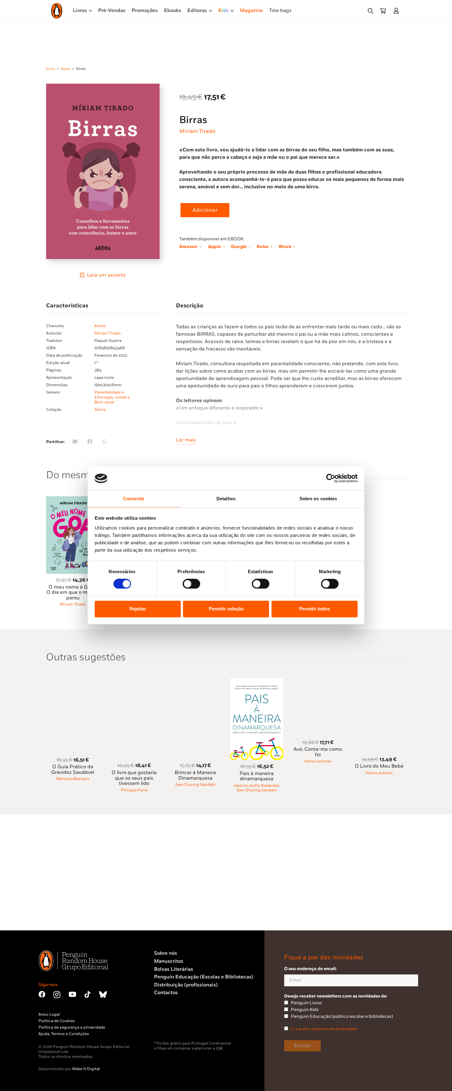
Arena (65, 69)
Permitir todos (314, 608)
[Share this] (89, 441)
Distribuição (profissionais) (186, 985)
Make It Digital (86, 1068)
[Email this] (75, 441)
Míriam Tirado (197, 131)
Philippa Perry (134, 790)
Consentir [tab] (134, 498)
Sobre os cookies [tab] (318, 498)
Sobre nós (165, 953)
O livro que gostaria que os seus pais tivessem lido (134, 778)
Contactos (166, 993)
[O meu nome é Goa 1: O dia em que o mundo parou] (73, 500)
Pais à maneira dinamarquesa (257, 776)
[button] (370, 11)
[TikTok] (88, 994)
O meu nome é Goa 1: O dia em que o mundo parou (72, 592)
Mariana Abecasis (72, 778)
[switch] (191, 584)
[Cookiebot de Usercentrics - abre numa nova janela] (331, 478)
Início (50, 69)
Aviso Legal (49, 1014)
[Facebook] (41, 994)
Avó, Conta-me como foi (318, 752)
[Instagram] (57, 995)
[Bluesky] (103, 994)
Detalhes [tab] (226, 498)
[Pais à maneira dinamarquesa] (256, 682)
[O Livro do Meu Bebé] (379, 682)
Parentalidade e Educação (109, 395)
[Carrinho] (383, 11)
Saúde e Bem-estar (112, 400)
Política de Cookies (56, 1020)
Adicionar (205, 210)
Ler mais (186, 440)
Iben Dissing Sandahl (195, 784)
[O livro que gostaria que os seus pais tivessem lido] (134, 682)
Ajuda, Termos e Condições (63, 1033)
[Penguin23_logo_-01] (57, 10)
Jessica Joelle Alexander (256, 785)
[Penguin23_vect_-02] (172, 1025)
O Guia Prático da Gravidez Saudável (72, 769)
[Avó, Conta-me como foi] (318, 682)
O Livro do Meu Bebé (379, 766)
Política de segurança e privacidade (71, 1027)
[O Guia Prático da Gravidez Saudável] (73, 682)
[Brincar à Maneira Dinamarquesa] (195, 682)
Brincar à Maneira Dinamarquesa (195, 775)
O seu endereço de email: (310, 968)
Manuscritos (168, 961)
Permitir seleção (226, 608)
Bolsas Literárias (173, 969)
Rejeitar (137, 608)
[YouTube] (72, 994)
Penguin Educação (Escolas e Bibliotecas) (203, 977)
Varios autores (317, 761)
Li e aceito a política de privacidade (324, 1028)
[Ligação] (397, 10)
